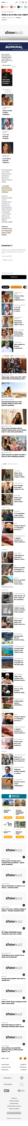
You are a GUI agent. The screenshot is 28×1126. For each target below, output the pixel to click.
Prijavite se (14, 277)
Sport (21, 6)
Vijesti (14, 6)
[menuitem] (23, 2)
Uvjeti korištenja (14, 1103)
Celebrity (23, 1064)
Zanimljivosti (6, 1067)
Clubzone (23, 1069)
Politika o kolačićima (14, 1108)
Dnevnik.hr (6, 6)
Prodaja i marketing (14, 1101)
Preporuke (23, 1067)
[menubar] (23, 2)
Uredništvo (14, 1098)
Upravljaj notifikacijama (15, 1113)
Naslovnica (5, 1064)
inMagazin (5, 1069)
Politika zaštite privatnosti (14, 1106)
